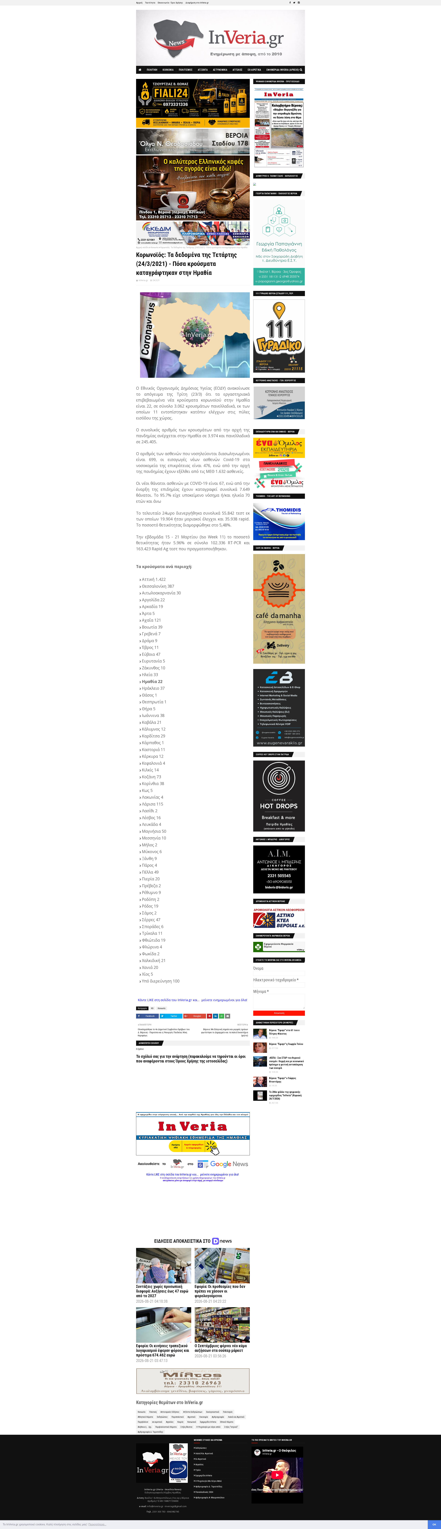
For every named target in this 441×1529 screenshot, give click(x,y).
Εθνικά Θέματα (226, 1422)
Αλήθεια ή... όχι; (144, 1427)
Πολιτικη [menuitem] (152, 69)
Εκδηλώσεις (162, 1417)
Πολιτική (153, 1412)
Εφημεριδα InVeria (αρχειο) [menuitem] (282, 69)
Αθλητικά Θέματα (145, 1417)
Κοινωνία (154, 247)
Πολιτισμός (228, 1412)
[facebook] (290, 3)
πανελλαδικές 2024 (204, 1492)
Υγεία (198, 1470)
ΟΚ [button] (434, 1524)
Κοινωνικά (191, 1422)
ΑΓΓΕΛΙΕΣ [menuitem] (237, 69)
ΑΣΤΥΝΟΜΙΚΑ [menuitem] (220, 69)
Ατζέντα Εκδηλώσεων (192, 1412)
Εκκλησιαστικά (212, 1412)
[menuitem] (140, 70)
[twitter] (294, 3)
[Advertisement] (193, 1206)
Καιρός (180, 1422)
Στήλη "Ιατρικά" (231, 1427)
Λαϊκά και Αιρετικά (236, 1417)
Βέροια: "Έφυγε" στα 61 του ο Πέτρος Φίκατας (284, 1032)
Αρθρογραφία (218, 1417)
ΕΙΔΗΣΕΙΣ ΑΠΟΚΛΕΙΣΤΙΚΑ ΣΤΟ (183, 1241)
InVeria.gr (143, 280)
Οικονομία (203, 1417)
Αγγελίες (169, 1422)
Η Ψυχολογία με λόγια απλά (208, 1427)
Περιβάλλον (143, 1422)
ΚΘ (152, 1008)
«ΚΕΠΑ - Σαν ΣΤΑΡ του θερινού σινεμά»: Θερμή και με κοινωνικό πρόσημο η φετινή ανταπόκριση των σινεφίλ (286, 1062)
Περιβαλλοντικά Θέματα (166, 1427)
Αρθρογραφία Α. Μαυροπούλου (209, 1497)
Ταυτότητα (150, 2)
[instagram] (299, 3)
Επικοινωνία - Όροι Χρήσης (170, 2)
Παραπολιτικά (178, 1417)
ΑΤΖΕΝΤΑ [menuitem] (203, 69)
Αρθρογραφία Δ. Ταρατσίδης (150, 1432)
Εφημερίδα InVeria (208, 1422)
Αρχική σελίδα (142, 247)
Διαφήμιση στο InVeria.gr (197, 2)
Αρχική (139, 2)
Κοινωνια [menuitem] (168, 69)
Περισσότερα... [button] (97, 1524)
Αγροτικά (191, 1417)
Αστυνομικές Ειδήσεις (170, 1412)
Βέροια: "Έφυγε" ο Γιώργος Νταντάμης (282, 1080)
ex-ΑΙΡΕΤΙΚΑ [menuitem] (254, 69)
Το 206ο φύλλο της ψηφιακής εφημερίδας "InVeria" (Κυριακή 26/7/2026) (285, 1095)
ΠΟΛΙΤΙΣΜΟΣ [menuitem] (185, 69)
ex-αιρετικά (157, 1422)
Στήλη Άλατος (186, 1427)
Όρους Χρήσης (187, 1061)
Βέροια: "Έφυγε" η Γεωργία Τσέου (286, 1044)
